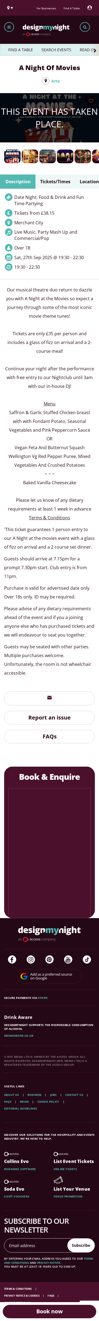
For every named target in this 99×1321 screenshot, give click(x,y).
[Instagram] (31, 959)
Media (24, 1102)
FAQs (50, 736)
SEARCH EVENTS (56, 49)
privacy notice (49, 1263)
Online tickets (65, 1169)
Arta (55, 81)
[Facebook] (12, 959)
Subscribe (81, 1245)
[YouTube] (68, 959)
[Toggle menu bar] (9, 27)
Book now (49, 1311)
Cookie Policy (48, 1102)
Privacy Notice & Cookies (22, 1295)
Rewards (35, 1095)
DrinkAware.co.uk (19, 1036)
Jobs (53, 1095)
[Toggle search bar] (85, 27)
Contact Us (74, 1095)
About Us (11, 1095)
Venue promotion (68, 1196)
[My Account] (91, 8)
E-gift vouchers (16, 1196)
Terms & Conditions (18, 1289)
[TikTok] (87, 959)
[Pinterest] (49, 959)
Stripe (43, 998)
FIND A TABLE (20, 49)
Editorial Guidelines (20, 1108)
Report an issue (49, 717)
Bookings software (20, 1169)
